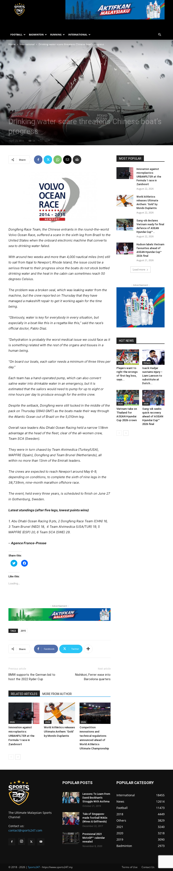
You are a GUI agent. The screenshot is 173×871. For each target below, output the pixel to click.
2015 (23, 630)
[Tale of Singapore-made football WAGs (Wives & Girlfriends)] (70, 818)
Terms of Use (130, 867)
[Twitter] (48, 159)
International (27, 44)
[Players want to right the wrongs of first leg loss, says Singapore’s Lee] (127, 357)
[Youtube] (41, 841)
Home (12, 44)
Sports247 (34, 867)
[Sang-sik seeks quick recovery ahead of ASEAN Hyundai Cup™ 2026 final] (153, 397)
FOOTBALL (16, 34)
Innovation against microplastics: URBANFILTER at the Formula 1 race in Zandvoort (21, 736)
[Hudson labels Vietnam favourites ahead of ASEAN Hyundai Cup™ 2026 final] (124, 248)
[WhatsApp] (57, 159)
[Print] (77, 159)
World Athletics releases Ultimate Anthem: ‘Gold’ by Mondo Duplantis (59, 731)
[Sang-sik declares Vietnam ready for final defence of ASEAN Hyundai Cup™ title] (124, 225)
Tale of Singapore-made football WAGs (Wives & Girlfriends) (94, 818)
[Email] (67, 159)
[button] (159, 35)
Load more (139, 269)
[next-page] (17, 757)
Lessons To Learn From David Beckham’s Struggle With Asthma (96, 797)
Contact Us (148, 867)
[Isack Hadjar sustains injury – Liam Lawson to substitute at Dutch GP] (153, 357)
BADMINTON (36, 34)
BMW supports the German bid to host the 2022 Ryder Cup (31, 677)
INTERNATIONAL (77, 34)
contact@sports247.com (25, 830)
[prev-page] (11, 757)
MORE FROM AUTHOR (57, 694)
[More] (88, 649)
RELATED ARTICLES (24, 694)
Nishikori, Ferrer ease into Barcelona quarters (93, 677)
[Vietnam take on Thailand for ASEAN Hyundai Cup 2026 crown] (127, 397)
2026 (12, 721)
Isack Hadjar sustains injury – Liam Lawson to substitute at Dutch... (152, 375)
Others (146, 362)
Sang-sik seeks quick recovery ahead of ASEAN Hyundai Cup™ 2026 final (152, 416)
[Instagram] (21, 841)
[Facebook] (38, 159)
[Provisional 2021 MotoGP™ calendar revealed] (70, 838)
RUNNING (56, 34)
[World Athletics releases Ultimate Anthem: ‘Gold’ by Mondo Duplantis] (59, 713)
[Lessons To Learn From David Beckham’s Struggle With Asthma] (70, 797)
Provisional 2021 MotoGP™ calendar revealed (93, 838)
